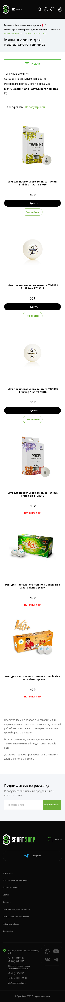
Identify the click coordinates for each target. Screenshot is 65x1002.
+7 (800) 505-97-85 (16, 961)
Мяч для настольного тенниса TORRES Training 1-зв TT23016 (32, 390)
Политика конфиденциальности (16, 909)
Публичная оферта (11, 924)
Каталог (58, 839)
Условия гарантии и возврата (15, 880)
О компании (8, 873)
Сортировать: (15, 107)
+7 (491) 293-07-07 (16, 958)
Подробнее (33, 212)
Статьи (5, 895)
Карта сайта (8, 931)
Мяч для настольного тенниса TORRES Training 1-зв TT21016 (32, 183)
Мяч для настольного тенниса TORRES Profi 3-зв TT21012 (32, 494)
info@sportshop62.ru (16, 983)
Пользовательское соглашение (16, 916)
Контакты (7, 902)
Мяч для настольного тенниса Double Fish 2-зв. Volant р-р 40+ (32, 586)
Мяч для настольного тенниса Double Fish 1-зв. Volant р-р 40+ (32, 678)
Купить (33, 203)
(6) (31, 91)
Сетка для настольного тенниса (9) (25, 78)
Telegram (37, 855)
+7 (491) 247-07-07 (16, 973)
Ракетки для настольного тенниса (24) (27, 83)
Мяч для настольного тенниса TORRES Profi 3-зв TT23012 (32, 287)
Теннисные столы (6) (16, 73)
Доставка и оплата (10, 887)
